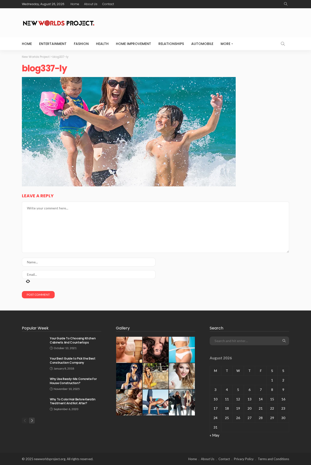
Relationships (171, 43)
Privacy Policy (244, 459)
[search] (285, 4)
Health (102, 43)
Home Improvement (133, 43)
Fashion (81, 43)
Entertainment (53, 43)
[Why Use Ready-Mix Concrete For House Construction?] (34, 383)
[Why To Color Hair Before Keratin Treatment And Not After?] (34, 403)
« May (214, 435)
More (225, 43)
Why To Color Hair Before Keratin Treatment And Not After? (72, 401)
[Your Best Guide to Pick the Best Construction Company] (34, 363)
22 (272, 408)
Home (74, 4)
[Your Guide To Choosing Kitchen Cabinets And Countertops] (34, 342)
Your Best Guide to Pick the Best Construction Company (72, 360)
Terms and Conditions (273, 459)
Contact (108, 4)
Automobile (202, 43)
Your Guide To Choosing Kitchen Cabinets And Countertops (72, 340)
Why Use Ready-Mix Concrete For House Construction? (73, 381)
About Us (90, 4)
